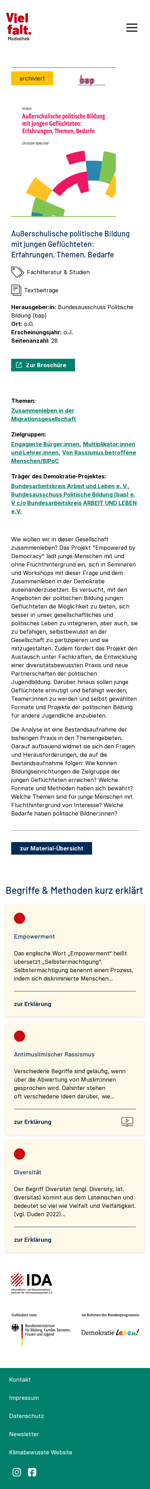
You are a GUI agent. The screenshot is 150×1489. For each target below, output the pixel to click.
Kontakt (20, 1379)
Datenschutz (26, 1415)
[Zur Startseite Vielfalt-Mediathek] (19, 25)
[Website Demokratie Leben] (109, 1329)
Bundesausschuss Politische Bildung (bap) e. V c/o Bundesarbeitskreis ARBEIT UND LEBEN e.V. (74, 503)
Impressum (24, 1397)
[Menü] (131, 30)
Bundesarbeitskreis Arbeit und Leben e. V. (69, 486)
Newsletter (24, 1434)
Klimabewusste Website (40, 1452)
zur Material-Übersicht (51, 848)
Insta (17, 1472)
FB (32, 1472)
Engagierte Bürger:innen (45, 444)
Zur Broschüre (46, 365)
